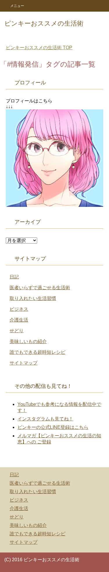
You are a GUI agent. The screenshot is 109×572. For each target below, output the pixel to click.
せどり (17, 330)
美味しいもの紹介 (28, 341)
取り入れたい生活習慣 (33, 298)
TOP (39, 47)
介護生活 (19, 319)
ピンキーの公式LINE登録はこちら (52, 427)
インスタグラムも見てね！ (45, 418)
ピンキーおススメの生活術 (43, 23)
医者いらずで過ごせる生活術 (40, 287)
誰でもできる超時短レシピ (37, 352)
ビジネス (19, 309)
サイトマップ (23, 362)
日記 (14, 276)
